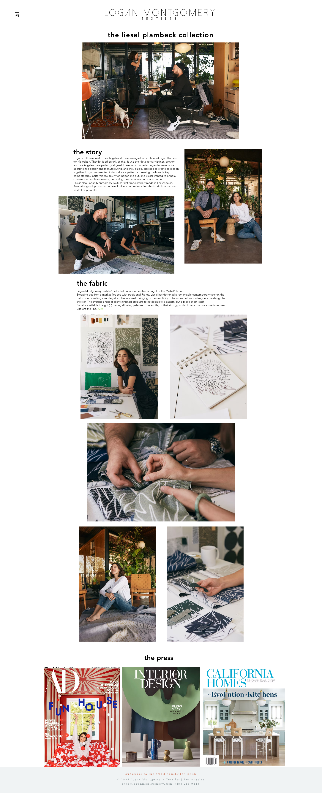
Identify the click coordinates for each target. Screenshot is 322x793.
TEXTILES (161, 19)
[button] (17, 11)
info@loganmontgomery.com (147, 783)
